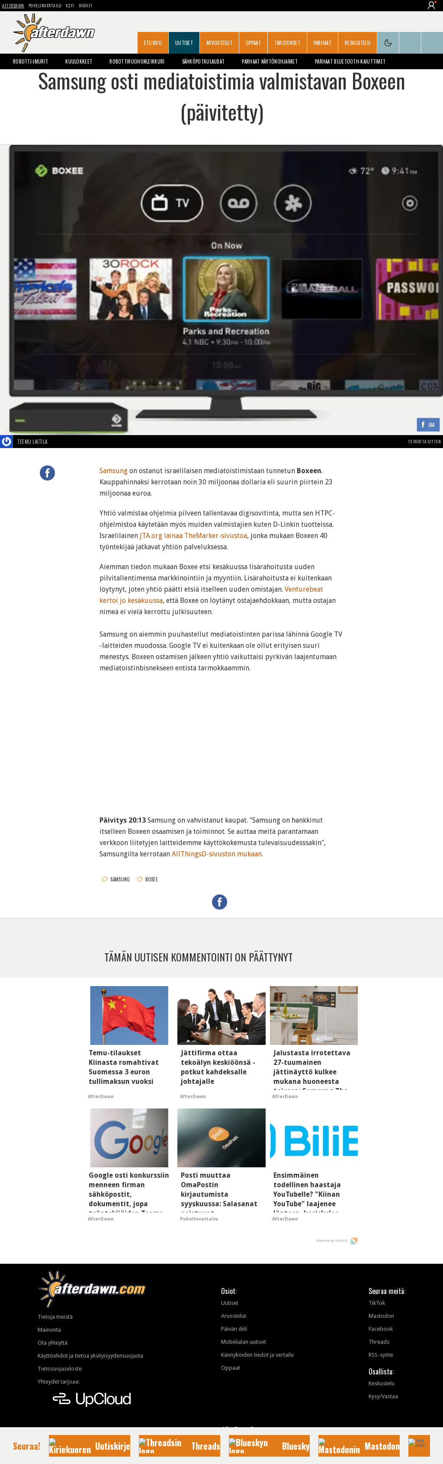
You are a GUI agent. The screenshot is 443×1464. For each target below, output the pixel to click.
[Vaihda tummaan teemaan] (388, 43)
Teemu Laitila (32, 441)
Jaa (431, 425)
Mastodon (381, 1316)
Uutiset (184, 42)
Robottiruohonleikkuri (136, 61)
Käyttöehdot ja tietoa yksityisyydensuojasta (90, 1355)
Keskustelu (357, 42)
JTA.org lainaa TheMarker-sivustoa (193, 536)
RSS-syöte (381, 1355)
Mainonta (49, 1329)
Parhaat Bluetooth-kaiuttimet (350, 61)
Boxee (151, 879)
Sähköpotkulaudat (203, 61)
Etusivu (153, 42)
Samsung (114, 471)
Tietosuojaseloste (60, 1368)
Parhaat (322, 42)
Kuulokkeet (78, 61)
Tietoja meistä (55, 1316)
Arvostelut (219, 42)
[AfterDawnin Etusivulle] (54, 32)
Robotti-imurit (30, 61)
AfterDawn (13, 5)
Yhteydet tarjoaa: (59, 1381)
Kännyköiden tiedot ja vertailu (257, 1355)
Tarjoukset (287, 42)
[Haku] (432, 43)
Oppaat (253, 42)
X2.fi (70, 5)
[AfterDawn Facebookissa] (410, 43)
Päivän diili (234, 1329)
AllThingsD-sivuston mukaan (217, 854)
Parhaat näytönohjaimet (270, 61)
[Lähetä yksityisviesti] (58, 441)
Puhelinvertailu (45, 5)
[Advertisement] (221, 738)
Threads (379, 1342)
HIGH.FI (86, 5)
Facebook (381, 1329)
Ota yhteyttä (52, 1342)
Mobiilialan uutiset (243, 1342)
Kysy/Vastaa (383, 1396)
